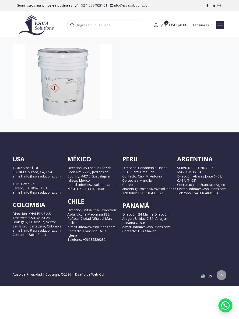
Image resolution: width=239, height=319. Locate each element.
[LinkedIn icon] (213, 5)
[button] (225, 305)
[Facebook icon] (207, 5)
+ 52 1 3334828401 (92, 5)
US (209, 276)
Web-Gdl (97, 274)
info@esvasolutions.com (132, 5)
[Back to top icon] (221, 275)
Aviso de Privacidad (27, 274)
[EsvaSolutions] (36, 25)
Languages (201, 25)
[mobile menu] (220, 25)
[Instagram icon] (219, 5)
